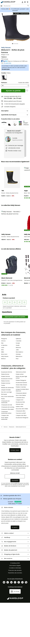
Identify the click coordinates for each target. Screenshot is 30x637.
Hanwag (18, 354)
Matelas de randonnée (7, 387)
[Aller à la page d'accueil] (2, 427)
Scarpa (18, 343)
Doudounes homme (6, 378)
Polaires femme (5, 376)
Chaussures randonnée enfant (6, 412)
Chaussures (11, 426)
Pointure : (4, 82)
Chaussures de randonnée (5, 401)
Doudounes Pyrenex (21, 382)
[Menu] (1, 5)
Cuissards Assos (20, 397)
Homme (5, 426)
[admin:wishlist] (27, 90)
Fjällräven (18, 338)
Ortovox (3, 340)
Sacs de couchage (6, 392)
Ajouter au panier (13, 91)
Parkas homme (5, 381)
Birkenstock (19, 356)
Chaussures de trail (6, 404)
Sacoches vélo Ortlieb (22, 408)
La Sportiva (4, 345)
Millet (2, 352)
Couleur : (5, 73)
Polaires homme (5, 383)
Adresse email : (15, 473)
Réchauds (4, 394)
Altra (2, 349)
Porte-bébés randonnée (4, 418)
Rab (2, 343)
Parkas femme (5, 374)
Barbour (3, 358)
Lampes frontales (6, 389)
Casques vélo (5, 415)
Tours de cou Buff (21, 413)
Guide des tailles (23, 82)
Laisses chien (19, 406)
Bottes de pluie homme (21, 426)
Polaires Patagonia (21, 380)
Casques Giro (19, 399)
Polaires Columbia (21, 387)
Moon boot (4, 354)
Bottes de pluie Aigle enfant (21, 377)
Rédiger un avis (5, 54)
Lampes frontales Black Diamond (22, 390)
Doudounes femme (6, 372)
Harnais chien (19, 404)
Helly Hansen (6, 47)
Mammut (18, 347)
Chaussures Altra (20, 411)
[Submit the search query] (28, 6)
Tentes (3, 385)
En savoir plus (6, 69)
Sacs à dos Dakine (21, 395)
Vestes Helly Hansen (21, 384)
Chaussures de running (7, 407)
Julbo (17, 349)
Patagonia (4, 338)
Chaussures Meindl (21, 393)
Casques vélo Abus (21, 415)
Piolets (3, 398)
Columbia (18, 340)
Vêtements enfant (21, 372)
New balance (19, 352)
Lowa (2, 347)
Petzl (17, 358)
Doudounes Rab (20, 402)
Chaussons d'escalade (7, 409)
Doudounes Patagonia (22, 417)
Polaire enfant (20, 374)
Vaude (17, 345)
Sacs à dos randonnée (7, 396)
